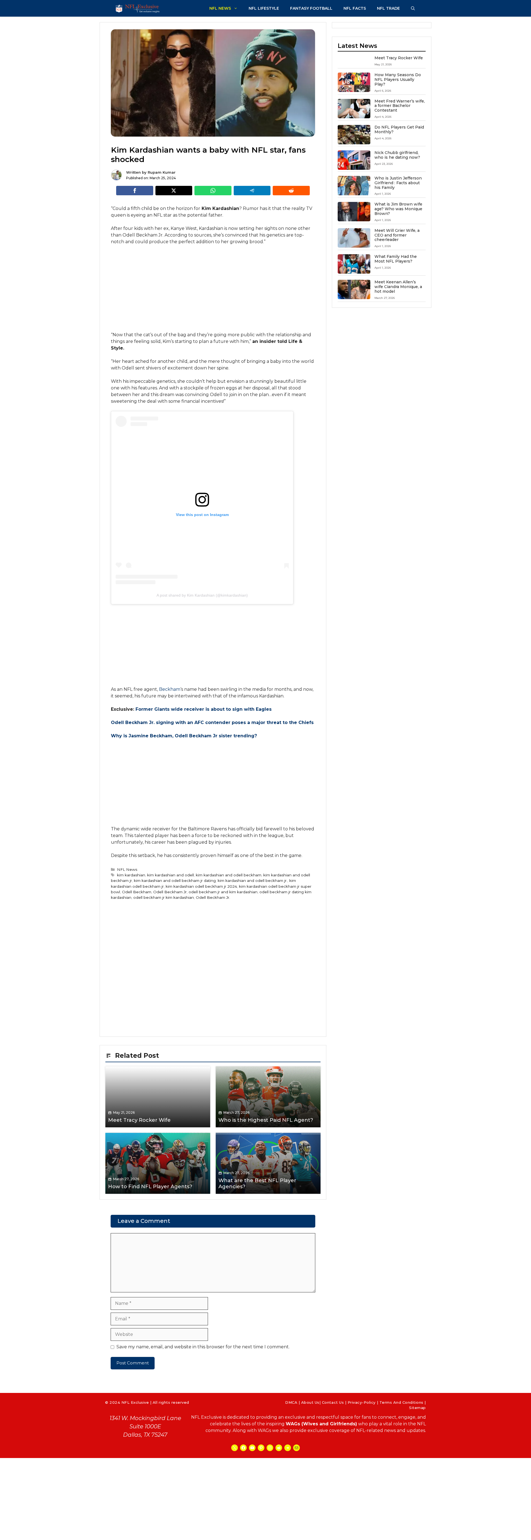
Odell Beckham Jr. (213, 897)
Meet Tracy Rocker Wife (398, 57)
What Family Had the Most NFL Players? (395, 259)
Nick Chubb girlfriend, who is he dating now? (397, 155)
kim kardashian (131, 875)
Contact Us (333, 1402)
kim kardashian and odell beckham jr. (252, 880)
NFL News (220, 8)
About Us (310, 1402)
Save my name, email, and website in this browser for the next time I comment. (203, 1346)
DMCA (291, 1402)
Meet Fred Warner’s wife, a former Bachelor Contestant (399, 106)
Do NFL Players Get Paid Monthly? (399, 129)
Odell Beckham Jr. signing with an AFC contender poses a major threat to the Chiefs (212, 722)
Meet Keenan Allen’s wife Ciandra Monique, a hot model (398, 286)
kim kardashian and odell (170, 875)
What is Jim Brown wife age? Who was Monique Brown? (398, 209)
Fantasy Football (311, 8)
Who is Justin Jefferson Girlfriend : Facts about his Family (398, 183)
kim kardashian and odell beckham (228, 875)
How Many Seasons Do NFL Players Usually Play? (397, 79)
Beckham (169, 689)
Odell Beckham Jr (170, 892)
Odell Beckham (136, 892)
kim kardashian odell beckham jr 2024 (201, 886)
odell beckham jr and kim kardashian (223, 892)
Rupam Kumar (162, 172)
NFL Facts (354, 8)
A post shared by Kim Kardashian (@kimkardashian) (202, 595)
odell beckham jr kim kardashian (163, 897)
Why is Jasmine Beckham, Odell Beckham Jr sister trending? (184, 735)
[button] (412, 8)
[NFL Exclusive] (138, 8)
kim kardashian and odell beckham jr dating (175, 880)
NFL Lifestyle (264, 8)
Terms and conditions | (402, 1402)
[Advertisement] (213, 290)
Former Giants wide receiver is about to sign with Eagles (204, 709)
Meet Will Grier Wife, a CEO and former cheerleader (397, 235)
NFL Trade (388, 8)
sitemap (417, 1407)
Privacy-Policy (362, 1402)
